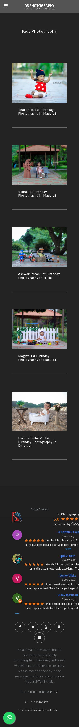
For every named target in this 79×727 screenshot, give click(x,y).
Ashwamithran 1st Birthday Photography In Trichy (39, 275)
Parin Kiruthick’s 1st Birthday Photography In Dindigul (37, 441)
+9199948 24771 (39, 702)
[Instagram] (59, 627)
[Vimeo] (39, 638)
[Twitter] (33, 627)
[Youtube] (46, 627)
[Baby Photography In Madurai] (39, 83)
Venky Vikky (68, 575)
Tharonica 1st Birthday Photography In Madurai (37, 111)
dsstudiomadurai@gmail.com (39, 709)
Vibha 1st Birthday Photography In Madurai (37, 193)
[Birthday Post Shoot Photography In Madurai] (39, 165)
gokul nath (67, 556)
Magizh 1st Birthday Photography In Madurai (37, 357)
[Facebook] (20, 627)
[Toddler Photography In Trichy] (39, 247)
